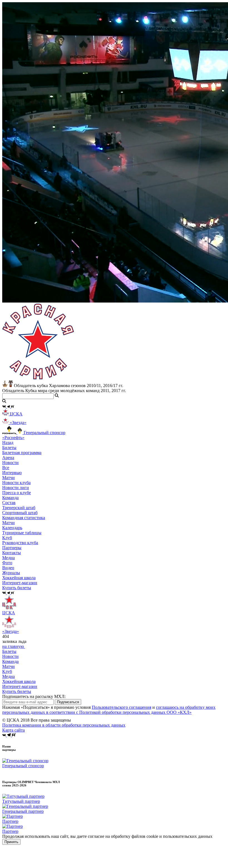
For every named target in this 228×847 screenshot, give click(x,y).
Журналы (11, 572)
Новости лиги (15, 487)
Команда (10, 661)
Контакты (11, 552)
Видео (8, 567)
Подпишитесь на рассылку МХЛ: (34, 696)
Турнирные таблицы (21, 532)
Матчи (8, 477)
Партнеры (11, 547)
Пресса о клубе (16, 492)
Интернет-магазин (19, 686)
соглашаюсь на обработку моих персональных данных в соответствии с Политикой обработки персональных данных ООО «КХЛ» (108, 710)
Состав (9, 502)
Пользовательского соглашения (121, 707)
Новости (10, 656)
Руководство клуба (20, 542)
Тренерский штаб (18, 507)
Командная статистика (23, 517)
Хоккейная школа (19, 681)
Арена (8, 457)
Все (5, 467)
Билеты (9, 651)
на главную (13, 646)
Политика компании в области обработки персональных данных (63, 725)
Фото (7, 562)
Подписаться (68, 702)
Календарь (12, 527)
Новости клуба (16, 482)
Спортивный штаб (20, 512)
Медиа (8, 676)
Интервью (12, 472)
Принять (11, 842)
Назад (7, 442)
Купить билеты (16, 691)
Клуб (7, 671)
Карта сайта (13, 730)
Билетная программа (21, 452)
